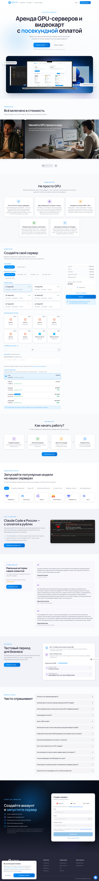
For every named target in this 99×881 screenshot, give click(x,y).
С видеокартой (9, 267)
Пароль (55, 815)
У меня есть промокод (81, 293)
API (60, 868)
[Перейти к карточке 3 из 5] (47, 166)
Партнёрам (29, 2)
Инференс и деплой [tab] (71, 488)
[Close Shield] (98, 659)
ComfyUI (62, 870)
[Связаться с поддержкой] (95, 878)
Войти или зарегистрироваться (40, 366)
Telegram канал (79, 863)
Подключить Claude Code (14, 545)
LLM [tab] (7, 488)
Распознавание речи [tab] (85, 488)
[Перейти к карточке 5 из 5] (51, 166)
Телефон (87, 803)
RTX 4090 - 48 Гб (46, 274)
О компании (22, 2)
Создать (80, 297)
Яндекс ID (61, 803)
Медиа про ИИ (79, 865)
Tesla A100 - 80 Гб (10, 278)
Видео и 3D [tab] (30, 488)
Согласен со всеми (24, 875)
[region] (49, 140)
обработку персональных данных (76, 806)
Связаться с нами (12, 665)
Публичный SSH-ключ (13, 357)
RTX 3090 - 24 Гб (34, 274)
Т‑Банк (74, 803)
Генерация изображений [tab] (17, 488)
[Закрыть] (34, 863)
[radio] (32, 376)
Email (55, 809)
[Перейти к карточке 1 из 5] (43, 166)
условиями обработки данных (86, 829)
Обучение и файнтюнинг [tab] (43, 488)
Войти (76, 2)
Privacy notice (95, 659)
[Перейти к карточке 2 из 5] (45, 166)
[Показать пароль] (89, 819)
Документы (46, 868)
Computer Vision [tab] (58, 488)
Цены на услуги (63, 865)
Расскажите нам (14, 587)
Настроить (8, 875)
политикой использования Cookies (13, 867)
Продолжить (73, 834)
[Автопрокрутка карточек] (56, 165)
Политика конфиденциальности (83, 878)
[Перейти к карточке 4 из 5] (49, 166)
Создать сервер (38, 2)
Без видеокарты (21, 267)
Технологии (46, 865)
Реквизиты (45, 870)
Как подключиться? (49, 454)
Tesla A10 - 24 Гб (10, 274)
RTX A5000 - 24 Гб (22, 274)
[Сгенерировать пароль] (91, 819)
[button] (18, 288)
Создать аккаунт (85, 2)
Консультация (63, 863)
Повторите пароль (58, 822)
